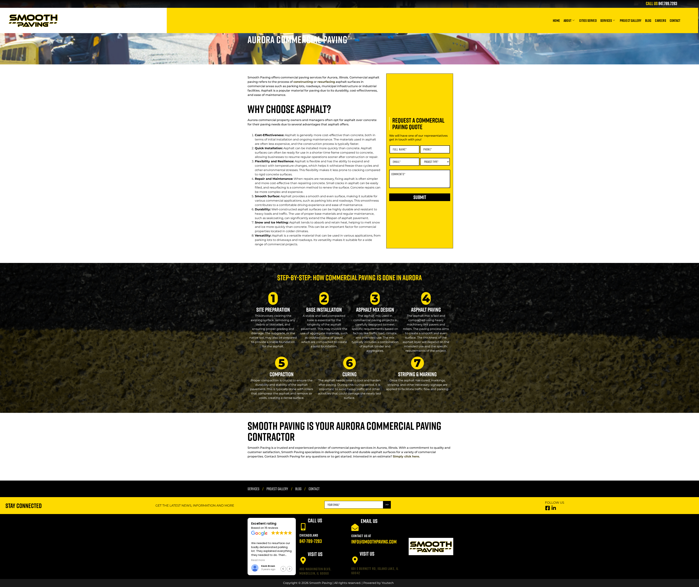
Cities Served (588, 20)
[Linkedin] (553, 507)
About (567, 20)
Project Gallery (630, 20)
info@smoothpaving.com (374, 542)
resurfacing (326, 82)
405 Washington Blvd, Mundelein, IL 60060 (315, 571)
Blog (648, 20)
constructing (303, 82)
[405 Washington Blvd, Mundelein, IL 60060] (303, 560)
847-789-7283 (310, 541)
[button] (289, 569)
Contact (675, 20)
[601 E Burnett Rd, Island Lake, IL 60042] (355, 560)
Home (556, 20)
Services (606, 20)
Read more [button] (266, 560)
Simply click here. (406, 456)
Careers (660, 20)
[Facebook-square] (547, 507)
